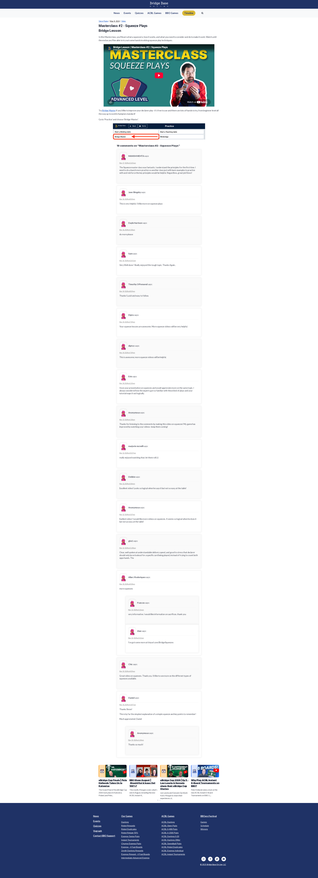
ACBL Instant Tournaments (173, 854)
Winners (204, 829)
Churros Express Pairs (131, 844)
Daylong (125, 822)
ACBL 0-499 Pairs (169, 829)
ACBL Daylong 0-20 (170, 836)
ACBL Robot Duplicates (171, 847)
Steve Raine (103, 21)
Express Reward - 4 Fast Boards (135, 854)
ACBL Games (167, 816)
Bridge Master (109, 110)
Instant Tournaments (130, 840)
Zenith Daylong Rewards (132, 851)
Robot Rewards (128, 826)
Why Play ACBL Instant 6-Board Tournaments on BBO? (205, 783)
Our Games (127, 816)
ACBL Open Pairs (169, 826)
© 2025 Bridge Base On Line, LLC (213, 864)
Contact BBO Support (104, 835)
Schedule (204, 826)
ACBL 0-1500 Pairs (170, 833)
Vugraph (97, 831)
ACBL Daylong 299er (170, 840)
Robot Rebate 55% (129, 833)
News (96, 816)
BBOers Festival (208, 816)
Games (203, 822)
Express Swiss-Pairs (130, 836)
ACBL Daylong (168, 822)
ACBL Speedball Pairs (171, 844)
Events (96, 821)
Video (123, 21)
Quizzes (97, 826)
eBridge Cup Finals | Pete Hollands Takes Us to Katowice (113, 783)
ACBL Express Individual (172, 851)
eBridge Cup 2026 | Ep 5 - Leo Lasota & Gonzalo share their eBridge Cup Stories (174, 784)
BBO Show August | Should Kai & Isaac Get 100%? (142, 783)
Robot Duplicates (129, 829)
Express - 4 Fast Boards (131, 847)
